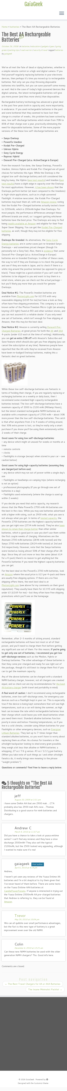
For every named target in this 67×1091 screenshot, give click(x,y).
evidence (48, 250)
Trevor (20, 915)
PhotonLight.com (25, 296)
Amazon (9, 574)
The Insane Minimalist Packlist (45, 989)
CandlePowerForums (15, 891)
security (37, 50)
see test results (36, 180)
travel (45, 50)
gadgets (45, 46)
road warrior (26, 50)
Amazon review (49, 201)
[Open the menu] (61, 13)
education (35, 46)
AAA (60, 330)
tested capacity (48, 518)
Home (5, 26)
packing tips (14, 50)
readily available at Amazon (22, 223)
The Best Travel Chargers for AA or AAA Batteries (32, 984)
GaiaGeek (33, 4)
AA (51, 330)
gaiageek (8, 53)
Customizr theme (41, 1083)
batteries (14, 26)
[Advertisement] (33, 1033)
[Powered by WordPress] (47, 1079)
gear (52, 46)
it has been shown (44, 187)
